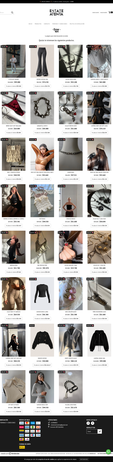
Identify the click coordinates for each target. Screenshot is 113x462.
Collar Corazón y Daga (71, 265)
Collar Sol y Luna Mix (99, 265)
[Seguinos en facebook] (92, 423)
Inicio (30, 24)
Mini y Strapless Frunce (13, 172)
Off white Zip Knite (13, 405)
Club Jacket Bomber (13, 79)
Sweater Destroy (42, 358)
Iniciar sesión (103, 12)
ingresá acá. (93, 453)
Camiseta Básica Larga (42, 312)
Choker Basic (70, 172)
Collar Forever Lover (71, 126)
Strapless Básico (70, 219)
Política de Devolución (77, 24)
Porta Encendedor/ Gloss (99, 312)
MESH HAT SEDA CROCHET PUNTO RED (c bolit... (42, 172)
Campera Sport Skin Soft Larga (99, 126)
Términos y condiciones (59, 24)
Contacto (47, 24)
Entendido (84, 459)
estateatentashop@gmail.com (59, 425)
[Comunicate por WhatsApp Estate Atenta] (108, 451)
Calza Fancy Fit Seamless (13, 312)
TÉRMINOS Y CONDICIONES (7, 423)
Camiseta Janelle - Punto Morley (99, 79)
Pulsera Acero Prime (70, 405)
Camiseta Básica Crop (42, 405)
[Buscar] (12, 12)
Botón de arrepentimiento (105, 453)
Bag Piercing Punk (42, 265)
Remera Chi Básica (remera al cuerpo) (14, 219)
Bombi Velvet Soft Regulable (13, 126)
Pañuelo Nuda (13, 265)
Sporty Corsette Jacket (71, 358)
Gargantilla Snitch (42, 126)
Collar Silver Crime (71, 79)
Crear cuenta (95, 12)
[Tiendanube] (10, 454)
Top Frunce (42, 219)
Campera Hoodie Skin (99, 358)
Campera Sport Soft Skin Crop (14, 358)
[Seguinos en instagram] (88, 423)
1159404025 (54, 423)
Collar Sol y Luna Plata (99, 219)
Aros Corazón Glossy (70, 312)
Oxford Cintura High (42, 79)
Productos (38, 24)
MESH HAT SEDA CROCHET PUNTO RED (99, 172)
